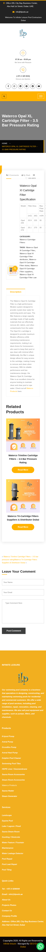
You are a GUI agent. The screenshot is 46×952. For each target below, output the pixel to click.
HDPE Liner (7, 769)
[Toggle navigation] (41, 96)
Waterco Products (9, 785)
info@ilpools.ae (22, 12)
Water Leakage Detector (12, 853)
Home (5, 143)
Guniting (6, 837)
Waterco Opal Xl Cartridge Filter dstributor (27, 256)
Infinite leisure (9, 944)
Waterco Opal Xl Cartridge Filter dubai (28, 262)
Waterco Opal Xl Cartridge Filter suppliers (29, 268)
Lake (4, 826)
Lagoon (11, 826)
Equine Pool (7, 821)
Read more (23, 470)
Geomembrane (20, 769)
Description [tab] (15, 292)
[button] (15, 268)
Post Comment (14, 631)
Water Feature (8, 842)
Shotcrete (15, 837)
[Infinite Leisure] (23, 33)
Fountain (20, 842)
